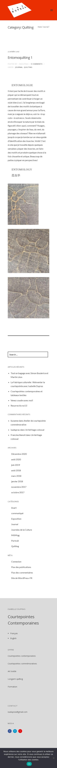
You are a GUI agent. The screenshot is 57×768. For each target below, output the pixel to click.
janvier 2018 (17, 481)
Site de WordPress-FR (21, 578)
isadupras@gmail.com (17, 712)
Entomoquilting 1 (20, 57)
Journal (45, 27)
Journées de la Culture (21, 529)
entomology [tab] (22, 169)
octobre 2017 (17, 492)
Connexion (16, 561)
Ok (29, 764)
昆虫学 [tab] (16, 175)
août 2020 (16, 459)
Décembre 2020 (19, 454)
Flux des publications (21, 567)
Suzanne (14, 420)
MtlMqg (15, 535)
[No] (53, 758)
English (13, 638)
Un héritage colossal (34, 429)
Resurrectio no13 (19, 405)
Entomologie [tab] (22, 85)
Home (40, 27)
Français (14, 633)
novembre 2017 (18, 487)
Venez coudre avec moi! (22, 400)
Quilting (28, 67)
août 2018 (16, 470)
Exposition (16, 518)
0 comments (36, 64)
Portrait (15, 540)
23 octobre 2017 (13, 51)
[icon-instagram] (15, 731)
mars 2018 (16, 476)
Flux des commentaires (22, 572)
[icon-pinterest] (21, 731)
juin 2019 (15, 465)
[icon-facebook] (10, 731)
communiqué (17, 513)
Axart (14, 507)
